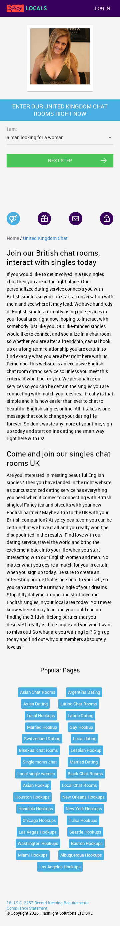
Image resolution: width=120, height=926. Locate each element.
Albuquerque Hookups (81, 855)
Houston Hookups (32, 797)
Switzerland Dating (42, 738)
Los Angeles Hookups (60, 867)
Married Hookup (42, 727)
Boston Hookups (87, 843)
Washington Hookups (38, 843)
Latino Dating (80, 715)
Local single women (36, 773)
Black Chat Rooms (85, 773)
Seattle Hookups (85, 832)
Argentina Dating (84, 692)
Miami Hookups (33, 855)
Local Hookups (41, 715)
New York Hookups (84, 809)
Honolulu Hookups (35, 809)
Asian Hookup (36, 785)
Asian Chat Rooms (37, 692)
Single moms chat (40, 762)
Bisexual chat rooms (38, 750)
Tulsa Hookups (83, 820)
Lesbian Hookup (86, 750)
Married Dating (84, 762)
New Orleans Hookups (83, 797)
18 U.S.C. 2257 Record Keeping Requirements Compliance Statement (47, 905)
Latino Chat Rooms (78, 704)
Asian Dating (35, 704)
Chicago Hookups (39, 820)
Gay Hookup (81, 727)
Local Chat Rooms (79, 785)
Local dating (84, 738)
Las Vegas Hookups (38, 832)
